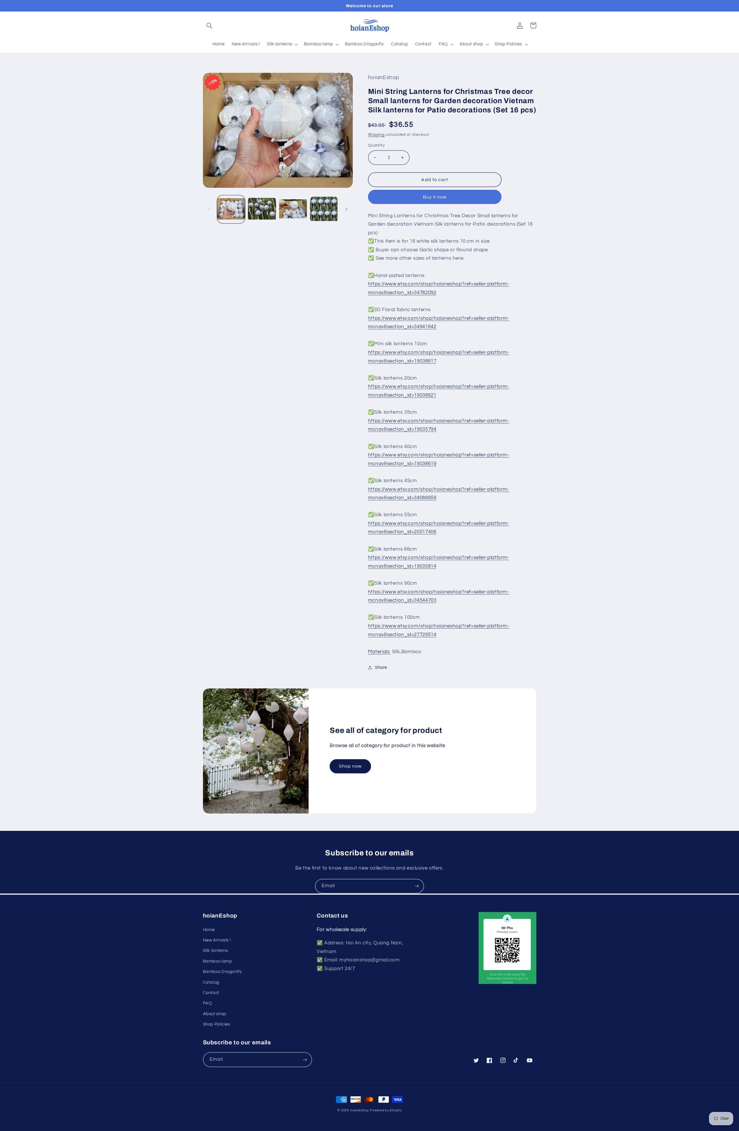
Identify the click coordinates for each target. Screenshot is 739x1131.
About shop (214, 1014)
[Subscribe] (416, 886)
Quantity (376, 145)
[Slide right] (346, 209)
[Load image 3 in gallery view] (293, 209)
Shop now (350, 766)
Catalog (211, 982)
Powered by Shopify (386, 1110)
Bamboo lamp (217, 961)
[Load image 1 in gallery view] (231, 209)
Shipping (376, 135)
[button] (209, 25)
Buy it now (435, 197)
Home (209, 930)
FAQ (207, 1003)
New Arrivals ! (217, 940)
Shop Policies (216, 1024)
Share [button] (381, 667)
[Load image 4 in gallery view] (324, 209)
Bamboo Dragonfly (222, 972)
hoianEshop (359, 1110)
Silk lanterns (215, 950)
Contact (211, 993)
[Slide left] (209, 209)
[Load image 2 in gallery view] (262, 209)
